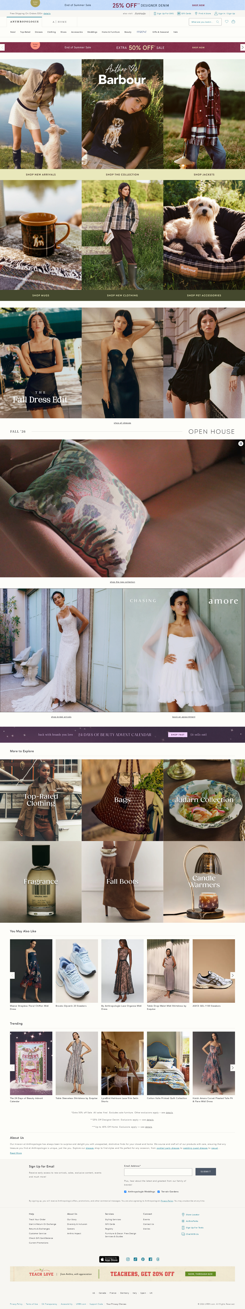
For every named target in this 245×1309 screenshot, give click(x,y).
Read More (16, 1153)
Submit (206, 1171)
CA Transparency (49, 1304)
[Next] (242, 47)
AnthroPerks (192, 1221)
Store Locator (192, 1214)
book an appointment (183, 717)
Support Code (96, 1304)
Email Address (132, 1166)
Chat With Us (192, 1234)
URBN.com (81, 1304)
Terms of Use (32, 1304)
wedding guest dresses (195, 1148)
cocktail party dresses (168, 1148)
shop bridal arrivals (61, 717)
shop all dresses (122, 423)
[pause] (240, 443)
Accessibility (66, 1304)
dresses (90, 1148)
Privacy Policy (167, 1201)
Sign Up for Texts (194, 1227)
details (47, 13)
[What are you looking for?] (218, 22)
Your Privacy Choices (116, 1304)
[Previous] (3, 47)
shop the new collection (122, 582)
